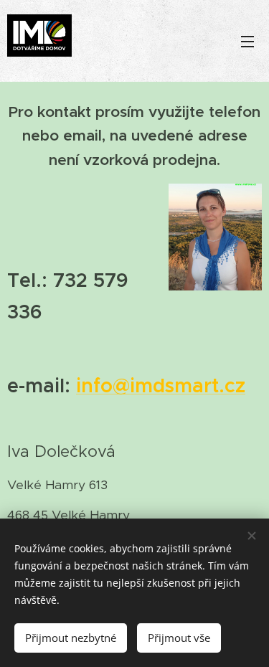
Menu (247, 41)
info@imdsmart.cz (160, 386)
